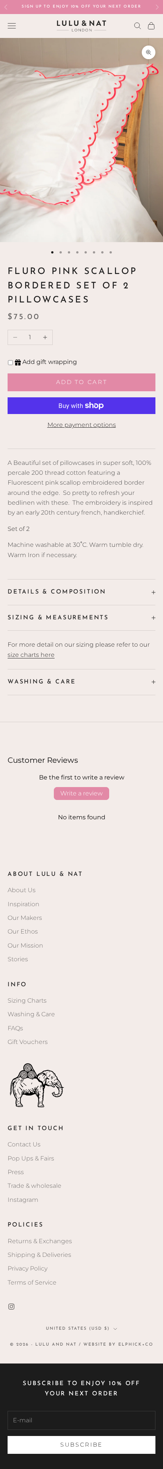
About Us (22, 890)
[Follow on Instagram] (11, 1306)
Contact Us (24, 1144)
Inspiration (23, 904)
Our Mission (25, 945)
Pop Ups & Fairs (31, 1158)
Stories (18, 959)
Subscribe (81, 1444)
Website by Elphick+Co (118, 1345)
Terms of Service (32, 1282)
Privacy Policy (27, 1268)
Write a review (81, 793)
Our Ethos (23, 931)
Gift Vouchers (28, 1041)
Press (16, 1172)
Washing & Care (31, 1014)
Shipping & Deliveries (39, 1254)
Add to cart (81, 382)
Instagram (23, 1199)
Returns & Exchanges (40, 1241)
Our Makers (25, 917)
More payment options (81, 424)
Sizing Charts (27, 1000)
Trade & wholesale (34, 1185)
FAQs (15, 1028)
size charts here (31, 654)
